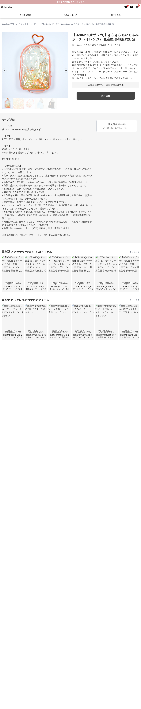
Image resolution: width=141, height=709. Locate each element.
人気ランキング (70, 15)
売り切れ (105, 96)
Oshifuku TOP (8, 24)
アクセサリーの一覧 (27, 24)
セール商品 (115, 15)
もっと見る (134, 252)
